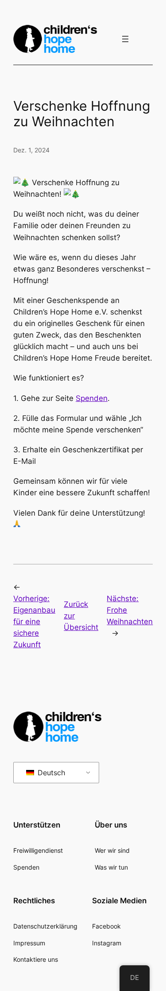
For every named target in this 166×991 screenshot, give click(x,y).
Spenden (92, 398)
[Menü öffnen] (125, 39)
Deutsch (50, 772)
